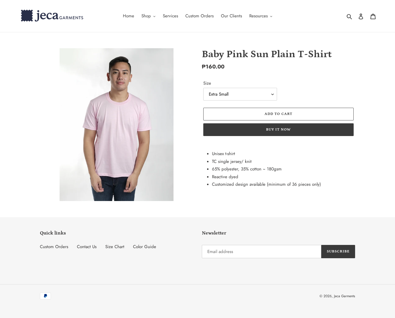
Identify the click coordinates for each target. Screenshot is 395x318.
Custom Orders (54, 246)
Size (207, 83)
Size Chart (114, 246)
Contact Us (87, 246)
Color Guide (144, 246)
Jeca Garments (344, 296)
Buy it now (278, 129)
